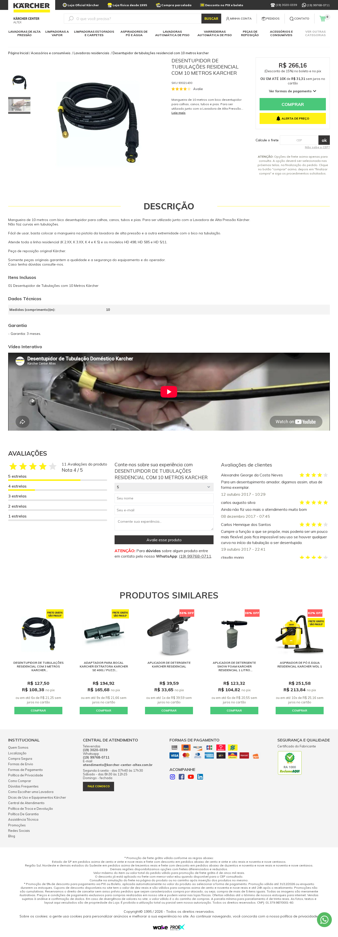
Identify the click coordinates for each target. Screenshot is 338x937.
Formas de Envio (20, 764)
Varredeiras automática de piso (214, 33)
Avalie (198, 89)
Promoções (17, 825)
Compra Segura (20, 759)
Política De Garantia (23, 814)
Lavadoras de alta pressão (24, 33)
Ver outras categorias (315, 33)
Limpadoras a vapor (57, 33)
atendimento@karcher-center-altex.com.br (118, 765)
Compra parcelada (176, 5)
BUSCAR (211, 19)
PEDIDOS (273, 18)
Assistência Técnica (23, 819)
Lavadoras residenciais (91, 53)
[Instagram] (172, 777)
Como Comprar (19, 781)
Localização (17, 753)
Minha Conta (241, 18)
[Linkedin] (200, 777)
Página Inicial (18, 53)
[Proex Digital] (177, 929)
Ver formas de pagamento (290, 91)
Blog (11, 836)
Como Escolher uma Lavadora (30, 792)
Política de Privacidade (25, 775)
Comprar (293, 104)
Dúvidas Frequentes (23, 786)
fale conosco (99, 786)
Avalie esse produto (164, 539)
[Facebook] (182, 777)
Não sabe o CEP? (317, 147)
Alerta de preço (295, 118)
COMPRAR (38, 710)
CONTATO (301, 18)
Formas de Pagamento (25, 770)
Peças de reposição (250, 33)
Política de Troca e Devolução (30, 809)
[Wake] (160, 928)
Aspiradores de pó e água (134, 33)
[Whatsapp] (324, 919)
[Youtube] (191, 777)
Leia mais (178, 113)
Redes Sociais (19, 831)
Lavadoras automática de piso (172, 33)
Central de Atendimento (26, 803)
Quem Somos (18, 747)
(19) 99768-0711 (318, 5)
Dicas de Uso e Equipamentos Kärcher (37, 797)
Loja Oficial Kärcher (83, 5)
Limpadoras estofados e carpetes (94, 33)
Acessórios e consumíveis (281, 33)
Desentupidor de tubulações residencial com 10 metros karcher (161, 53)
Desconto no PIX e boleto (224, 5)
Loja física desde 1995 (130, 5)
